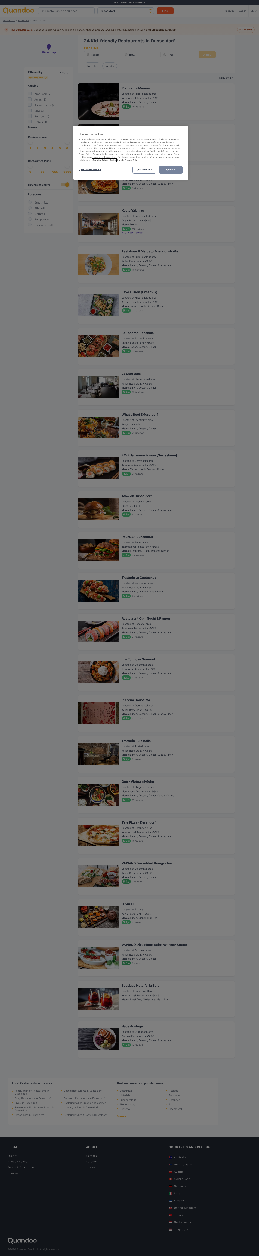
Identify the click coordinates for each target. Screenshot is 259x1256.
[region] (130, 153)
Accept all (170, 169)
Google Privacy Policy (128, 160)
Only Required (144, 169)
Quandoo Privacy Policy (104, 160)
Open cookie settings (90, 169)
